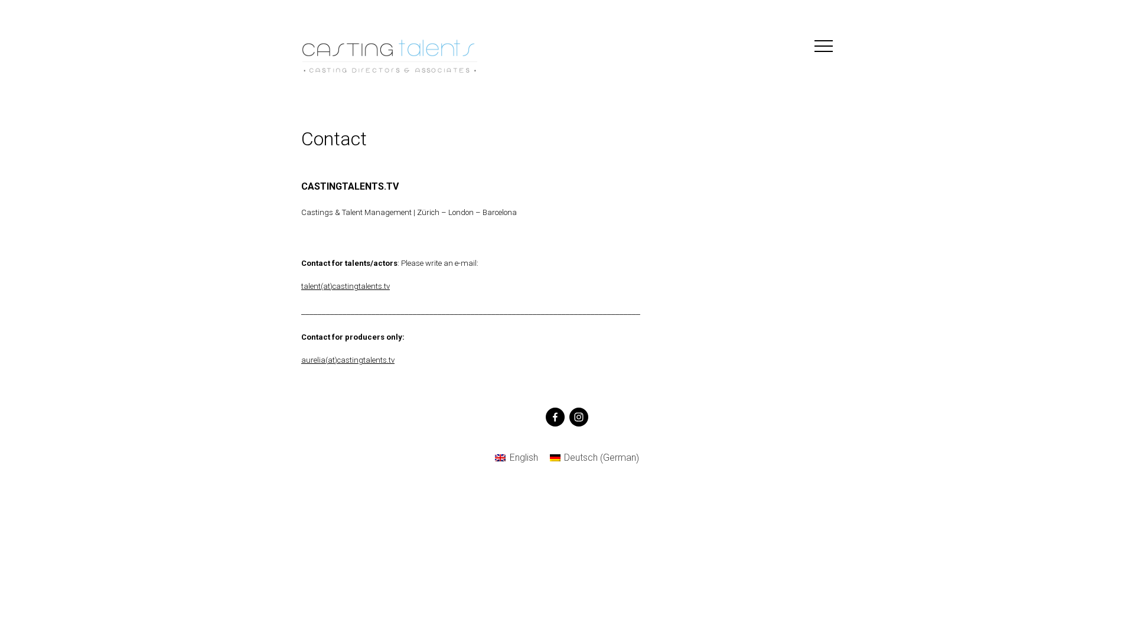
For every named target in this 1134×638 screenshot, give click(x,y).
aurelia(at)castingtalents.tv (348, 360)
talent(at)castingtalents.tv (345, 286)
